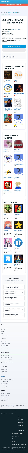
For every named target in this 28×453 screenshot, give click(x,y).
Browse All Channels (5, 393)
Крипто (3, 376)
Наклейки (20, 422)
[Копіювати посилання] (13, 57)
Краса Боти (3, 329)
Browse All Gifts (4, 369)
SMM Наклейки (4, 345)
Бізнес (17, 405)
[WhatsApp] (10, 57)
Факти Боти (3, 331)
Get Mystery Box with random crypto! (14, 4)
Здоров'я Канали (5, 395)
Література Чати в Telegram (7, 362)
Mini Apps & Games (5, 385)
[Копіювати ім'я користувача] (22, 29)
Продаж (22, 405)
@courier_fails (15, 29)
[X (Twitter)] (7, 57)
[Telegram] (4, 57)
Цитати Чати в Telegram (6, 357)
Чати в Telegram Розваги (6, 14)
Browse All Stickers (5, 341)
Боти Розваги (8, 12)
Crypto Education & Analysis (7, 379)
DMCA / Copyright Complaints (19, 444)
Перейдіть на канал (14, 46)
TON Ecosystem (4, 381)
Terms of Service (16, 436)
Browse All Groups (5, 355)
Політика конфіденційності (18, 433)
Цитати (12, 405)
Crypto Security (4, 383)
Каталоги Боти (4, 335)
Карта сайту (21, 430)
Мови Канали (4, 400)
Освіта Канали (4, 397)
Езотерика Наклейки (5, 343)
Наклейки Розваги (16, 12)
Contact (13, 441)
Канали (19, 417)
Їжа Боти (3, 333)
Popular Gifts (4, 371)
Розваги (10, 31)
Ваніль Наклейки (4, 347)
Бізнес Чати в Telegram (6, 359)
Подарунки (20, 425)
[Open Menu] (26, 2)
